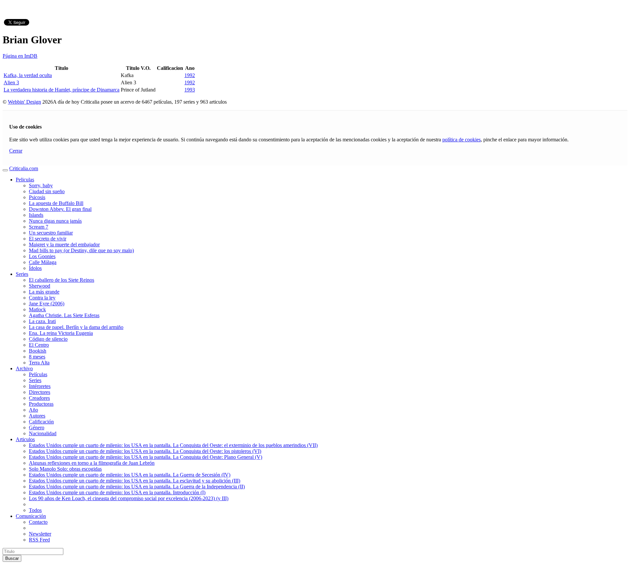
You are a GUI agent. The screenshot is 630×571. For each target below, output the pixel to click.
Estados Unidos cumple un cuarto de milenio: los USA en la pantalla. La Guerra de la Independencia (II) (137, 486)
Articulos (25, 439)
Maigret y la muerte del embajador (64, 244)
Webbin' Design (24, 102)
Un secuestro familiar (51, 232)
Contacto (38, 522)
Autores (37, 415)
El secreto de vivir (47, 238)
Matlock (37, 309)
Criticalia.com (23, 168)
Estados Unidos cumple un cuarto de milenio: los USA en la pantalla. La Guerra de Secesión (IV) (129, 475)
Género (36, 427)
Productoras (41, 404)
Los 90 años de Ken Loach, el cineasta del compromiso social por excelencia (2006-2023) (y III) (128, 498)
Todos (35, 510)
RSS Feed (39, 539)
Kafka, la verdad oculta (28, 75)
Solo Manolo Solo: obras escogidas (65, 469)
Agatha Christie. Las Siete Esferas (64, 315)
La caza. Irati (42, 321)
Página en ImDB (20, 56)
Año (33, 410)
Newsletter (40, 534)
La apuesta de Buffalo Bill (56, 203)
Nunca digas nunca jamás (55, 221)
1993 (189, 89)
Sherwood (39, 286)
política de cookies (461, 139)
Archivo (24, 368)
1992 (189, 75)
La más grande (44, 292)
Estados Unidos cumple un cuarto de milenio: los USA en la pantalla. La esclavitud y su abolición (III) (134, 480)
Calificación (41, 421)
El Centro (39, 345)
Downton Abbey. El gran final (60, 209)
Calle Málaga (42, 262)
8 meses (37, 356)
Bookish (37, 351)
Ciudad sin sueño (47, 191)
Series (22, 274)
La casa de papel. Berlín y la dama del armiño (76, 327)
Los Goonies (42, 256)
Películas (38, 374)
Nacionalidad (42, 433)
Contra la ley (42, 297)
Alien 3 (11, 82)
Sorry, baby (41, 185)
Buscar (12, 558)
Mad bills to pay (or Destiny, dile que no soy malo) (81, 250)
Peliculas (25, 179)
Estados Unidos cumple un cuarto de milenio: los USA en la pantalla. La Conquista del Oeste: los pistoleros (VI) (145, 451)
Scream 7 (38, 227)
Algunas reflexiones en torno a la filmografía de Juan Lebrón (92, 463)
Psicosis (37, 197)
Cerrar (15, 150)
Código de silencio (48, 339)
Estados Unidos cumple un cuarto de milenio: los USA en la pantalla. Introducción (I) (117, 492)
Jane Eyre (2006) (46, 303)
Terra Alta (39, 362)
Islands (36, 215)
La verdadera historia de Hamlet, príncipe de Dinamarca (61, 89)
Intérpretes (40, 386)
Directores (39, 392)
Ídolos (35, 268)
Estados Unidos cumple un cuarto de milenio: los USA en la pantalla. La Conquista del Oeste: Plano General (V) (145, 457)
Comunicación (31, 516)
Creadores (39, 398)
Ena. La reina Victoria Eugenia (61, 333)
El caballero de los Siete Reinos (61, 280)
